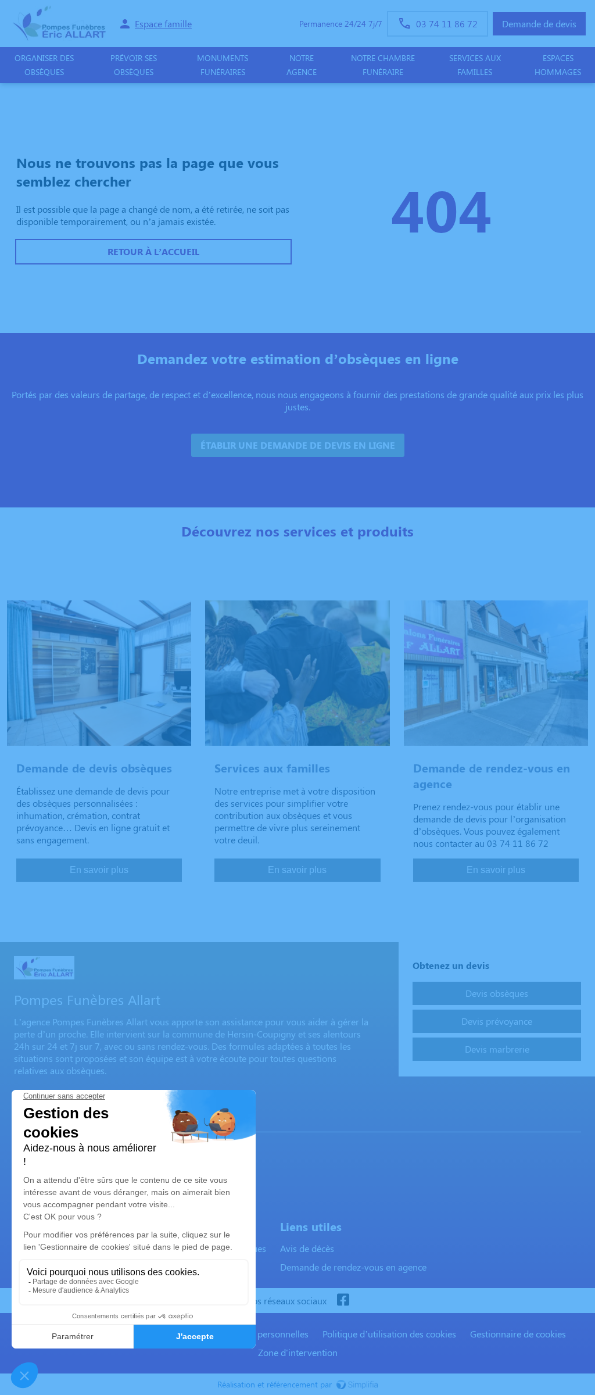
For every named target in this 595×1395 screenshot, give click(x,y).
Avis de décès (307, 1248)
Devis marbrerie (497, 1049)
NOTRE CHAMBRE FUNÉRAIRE (383, 65)
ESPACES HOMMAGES (558, 65)
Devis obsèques (496, 993)
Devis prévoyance (496, 1021)
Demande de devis (539, 23)
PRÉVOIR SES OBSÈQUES (133, 65)
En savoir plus (99, 870)
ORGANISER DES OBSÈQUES (44, 65)
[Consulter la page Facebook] (343, 1300)
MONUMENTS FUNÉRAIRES (222, 65)
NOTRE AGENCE (301, 65)
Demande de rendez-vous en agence (353, 1267)
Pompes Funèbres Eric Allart (75, 1120)
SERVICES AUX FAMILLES (475, 65)
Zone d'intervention (298, 1352)
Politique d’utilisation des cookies (389, 1334)
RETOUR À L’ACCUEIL (153, 251)
